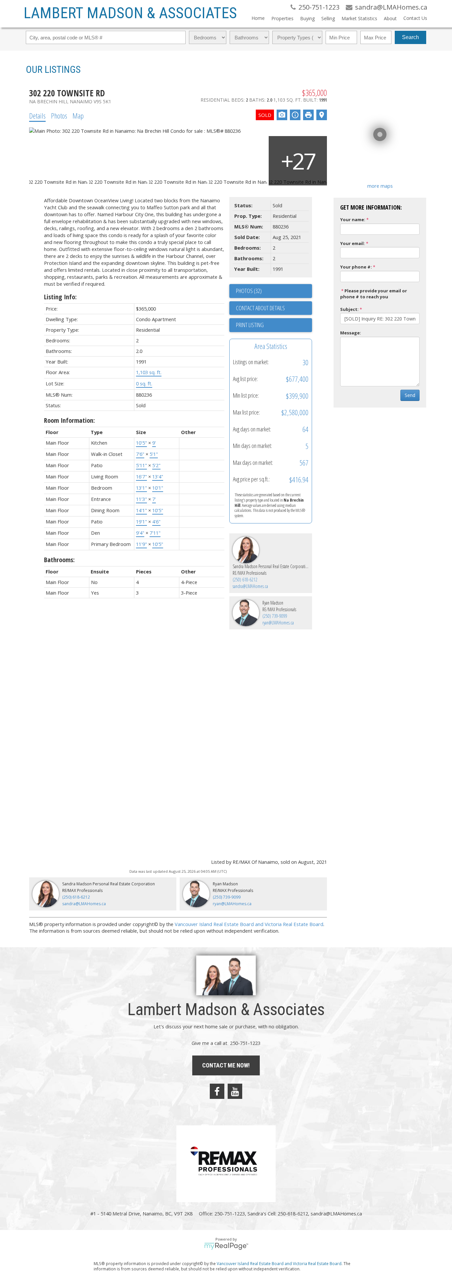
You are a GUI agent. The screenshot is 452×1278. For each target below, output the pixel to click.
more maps (380, 185)
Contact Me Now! (226, 1065)
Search (410, 37)
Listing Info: (60, 296)
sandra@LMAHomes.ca (250, 586)
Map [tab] (78, 116)
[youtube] (235, 1091)
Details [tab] (37, 116)
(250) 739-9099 (274, 616)
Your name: (352, 219)
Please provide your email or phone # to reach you (373, 294)
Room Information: (69, 420)
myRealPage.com (226, 1246)
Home (258, 18)
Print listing (250, 325)
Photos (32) (249, 291)
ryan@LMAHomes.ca (278, 622)
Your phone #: (356, 267)
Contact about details (260, 308)
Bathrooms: (59, 559)
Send (410, 395)
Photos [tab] (59, 116)
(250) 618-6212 (245, 579)
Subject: (349, 309)
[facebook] (217, 1091)
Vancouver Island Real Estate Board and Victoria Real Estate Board (249, 924)
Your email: (352, 243)
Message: (350, 333)
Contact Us (415, 18)
